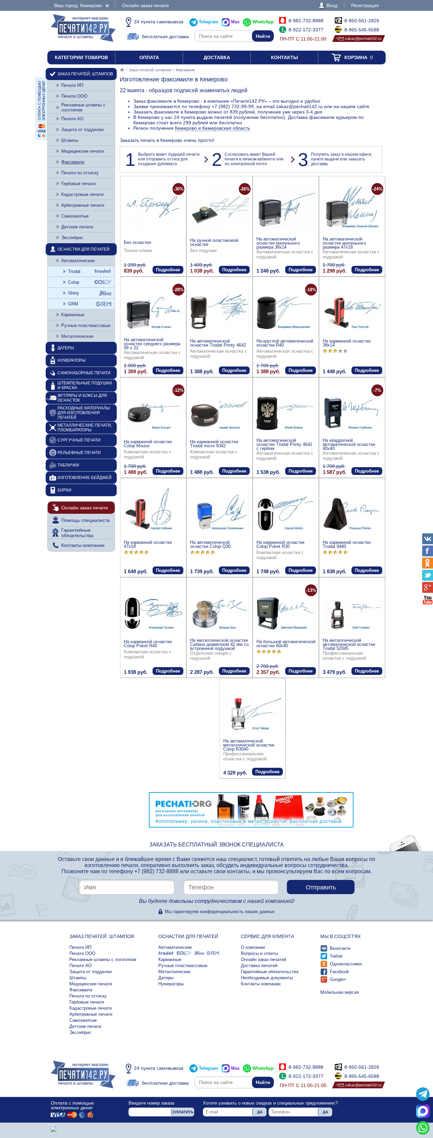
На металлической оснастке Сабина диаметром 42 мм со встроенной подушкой (219, 644)
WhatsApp (263, 21)
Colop (73, 282)
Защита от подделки (82, 129)
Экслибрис (72, 237)
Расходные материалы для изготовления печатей (84, 413)
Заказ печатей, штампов (150, 70)
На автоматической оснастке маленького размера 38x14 (278, 243)
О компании (253, 947)
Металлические (77, 336)
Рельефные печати (79, 452)
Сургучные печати (79, 440)
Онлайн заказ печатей (263, 959)
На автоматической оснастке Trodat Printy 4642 (218, 343)
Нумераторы (72, 360)
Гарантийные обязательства (77, 532)
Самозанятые (75, 216)
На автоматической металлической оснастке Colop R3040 (248, 745)
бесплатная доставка (165, 36)
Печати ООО (74, 96)
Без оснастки (137, 242)
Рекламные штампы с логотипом (83, 107)
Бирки (64, 490)
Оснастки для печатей (84, 249)
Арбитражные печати (82, 205)
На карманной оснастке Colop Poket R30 (280, 544)
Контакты (284, 57)
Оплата (149, 57)
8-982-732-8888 (306, 20)
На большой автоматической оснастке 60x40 (285, 643)
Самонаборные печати (84, 373)
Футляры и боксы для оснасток (82, 398)
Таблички (68, 465)
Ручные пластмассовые (85, 325)
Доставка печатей (259, 965)
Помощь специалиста (85, 520)
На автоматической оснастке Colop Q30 (210, 544)
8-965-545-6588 (361, 29)
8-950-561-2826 (361, 20)
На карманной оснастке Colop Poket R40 (148, 643)
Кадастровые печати (82, 194)
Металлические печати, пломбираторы (85, 427)
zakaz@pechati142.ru (363, 38)
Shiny (73, 293)
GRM (73, 303)
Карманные (72, 314)
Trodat (74, 271)
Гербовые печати (78, 183)
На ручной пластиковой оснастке (214, 242)
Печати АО (72, 118)
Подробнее (168, 269)
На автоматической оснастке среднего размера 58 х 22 (152, 343)
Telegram (208, 21)
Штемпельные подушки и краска (85, 385)
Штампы (69, 140)
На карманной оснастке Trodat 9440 (347, 544)
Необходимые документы (267, 977)
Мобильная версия (339, 992)
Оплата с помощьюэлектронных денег (72, 1105)
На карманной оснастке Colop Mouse (148, 443)
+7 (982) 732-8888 (156, 871)
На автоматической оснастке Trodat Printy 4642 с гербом (284, 444)
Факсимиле (72, 162)
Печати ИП (72, 85)
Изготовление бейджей (85, 477)
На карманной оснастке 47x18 (148, 544)
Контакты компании (83, 545)
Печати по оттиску (80, 172)
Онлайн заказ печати (145, 5)
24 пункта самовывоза (158, 21)
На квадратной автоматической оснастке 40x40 (349, 444)
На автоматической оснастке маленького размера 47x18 (344, 243)
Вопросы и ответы (259, 953)
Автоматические (78, 260)
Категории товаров (81, 57)
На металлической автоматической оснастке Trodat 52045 (349, 644)
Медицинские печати (82, 151)
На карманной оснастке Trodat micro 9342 (214, 443)
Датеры (66, 348)
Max (235, 21)
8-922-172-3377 (306, 29)
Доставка (217, 57)
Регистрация (365, 5)
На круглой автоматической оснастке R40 (284, 343)
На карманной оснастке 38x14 (347, 343)
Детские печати (77, 226)
